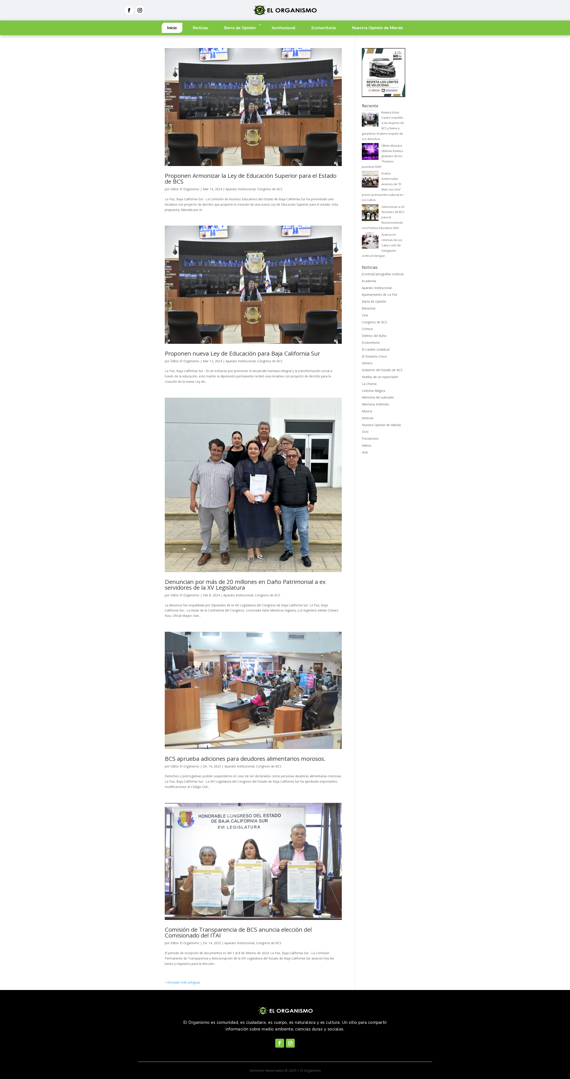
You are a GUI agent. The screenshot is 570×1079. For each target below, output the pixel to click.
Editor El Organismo (185, 189)
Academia (369, 281)
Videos (366, 445)
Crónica (367, 329)
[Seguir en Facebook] (129, 10)
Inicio (172, 27)
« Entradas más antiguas (182, 982)
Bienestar (369, 308)
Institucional (283, 27)
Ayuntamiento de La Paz (379, 294)
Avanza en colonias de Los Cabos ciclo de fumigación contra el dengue (382, 245)
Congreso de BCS (270, 189)
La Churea (369, 384)
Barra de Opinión (240, 27)
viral (365, 452)
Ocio (365, 431)
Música (367, 411)
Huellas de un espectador (380, 377)
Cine (365, 315)
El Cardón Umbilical (375, 349)
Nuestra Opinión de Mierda (377, 27)
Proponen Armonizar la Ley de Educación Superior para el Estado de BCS (250, 178)
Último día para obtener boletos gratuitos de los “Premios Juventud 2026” (382, 156)
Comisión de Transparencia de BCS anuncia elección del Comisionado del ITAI (238, 932)
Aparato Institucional (240, 189)
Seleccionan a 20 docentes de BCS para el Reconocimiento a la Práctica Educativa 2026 (383, 217)
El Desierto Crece (374, 356)
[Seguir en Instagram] (139, 10)
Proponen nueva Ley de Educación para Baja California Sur (242, 353)
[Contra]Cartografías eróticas (383, 274)
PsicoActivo (370, 438)
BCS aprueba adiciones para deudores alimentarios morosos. (245, 759)
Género (367, 363)
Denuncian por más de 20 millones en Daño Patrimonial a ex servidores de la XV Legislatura (245, 584)
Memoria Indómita (375, 404)
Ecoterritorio (323, 27)
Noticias (200, 27)
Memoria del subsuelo (378, 397)
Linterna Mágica (373, 391)
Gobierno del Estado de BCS (382, 370)
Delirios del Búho (374, 336)
